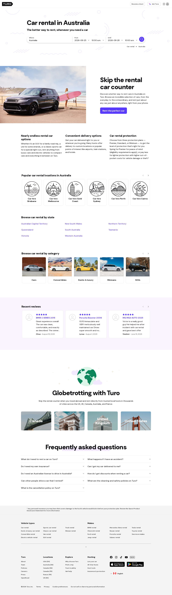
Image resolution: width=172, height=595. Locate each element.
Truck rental (69, 528)
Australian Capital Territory (34, 224)
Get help (68, 571)
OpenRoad (25, 578)
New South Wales (73, 224)
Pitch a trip (69, 565)
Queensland (27, 230)
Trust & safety (70, 568)
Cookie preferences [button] (60, 587)
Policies (24, 568)
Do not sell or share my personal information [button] (88, 587)
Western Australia (73, 236)
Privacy (46, 587)
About (23, 561)
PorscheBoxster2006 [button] (90, 318)
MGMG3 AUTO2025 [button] (133, 318)
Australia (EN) (48, 565)
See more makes (138, 534)
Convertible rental (28, 534)
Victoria (25, 236)
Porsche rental (115, 534)
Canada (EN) (48, 568)
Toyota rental (137, 531)
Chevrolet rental (94, 531)
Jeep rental (92, 537)
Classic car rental (49, 531)
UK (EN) (46, 578)
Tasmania (113, 230)
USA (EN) (46, 561)
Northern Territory (117, 224)
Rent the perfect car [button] (113, 110)
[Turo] (7, 4)
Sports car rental (49, 528)
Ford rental (92, 534)
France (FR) (47, 574)
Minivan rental (70, 531)
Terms (38, 587)
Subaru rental (115, 537)
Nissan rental (114, 531)
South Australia (72, 230)
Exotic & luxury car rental (30, 531)
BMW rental (92, 528)
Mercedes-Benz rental (118, 528)
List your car (92, 561)
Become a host (137, 4)
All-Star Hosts (93, 565)
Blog (132, 557)
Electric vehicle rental (29, 537)
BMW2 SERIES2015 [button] (45, 318)
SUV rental (47, 537)
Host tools (91, 568)
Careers (24, 571)
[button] (165, 4)
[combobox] (50, 40)
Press (23, 574)
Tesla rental (136, 528)
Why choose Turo (72, 561)
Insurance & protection (96, 571)
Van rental (47, 534)
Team (23, 565)
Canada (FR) (47, 571)
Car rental (130, 46)
